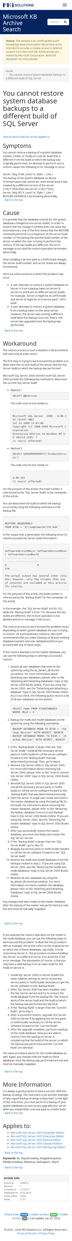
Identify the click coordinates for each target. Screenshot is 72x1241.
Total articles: (12, 1214)
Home (9, 71)
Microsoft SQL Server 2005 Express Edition (36, 1140)
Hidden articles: (40, 1214)
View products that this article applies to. (26, 137)
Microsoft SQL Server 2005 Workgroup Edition (38, 1147)
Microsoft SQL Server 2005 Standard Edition (36, 1143)
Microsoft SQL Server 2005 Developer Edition (37, 1132)
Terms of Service (27, 1233)
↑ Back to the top (13, 200)
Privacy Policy (47, 1233)
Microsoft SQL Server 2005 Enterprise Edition (37, 1136)
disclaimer (12, 59)
